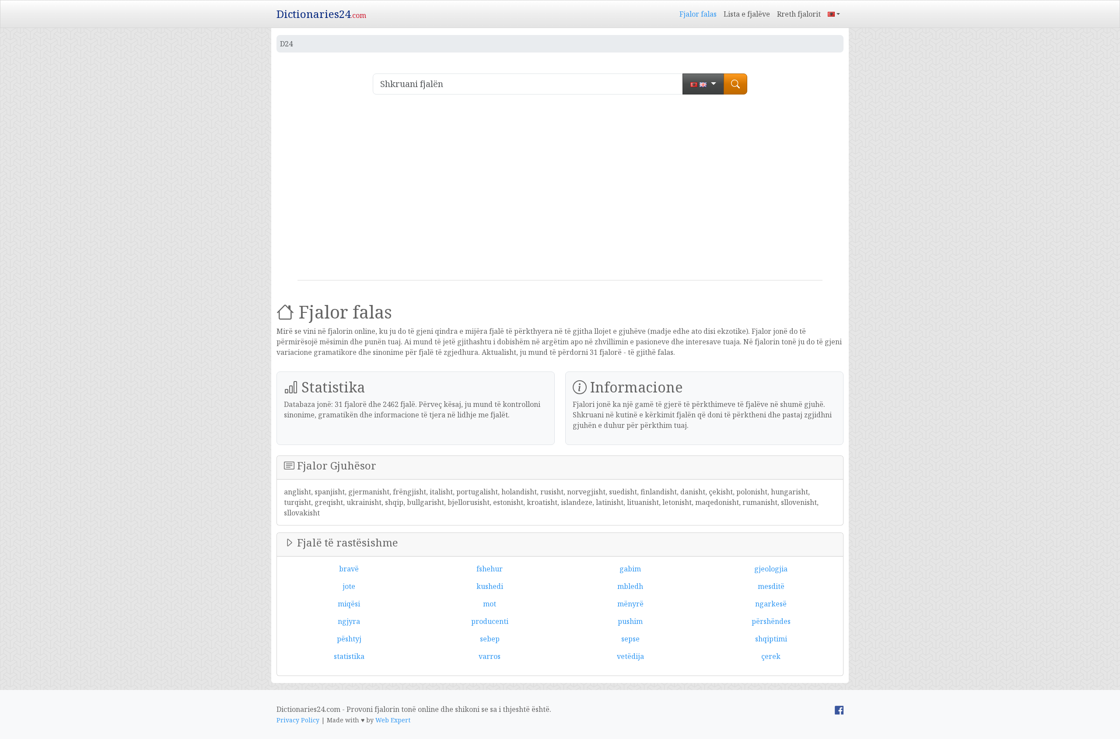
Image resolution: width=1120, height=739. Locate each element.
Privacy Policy (297, 720)
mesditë (771, 586)
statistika (349, 656)
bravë (349, 569)
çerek (770, 656)
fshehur (489, 569)
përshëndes (771, 621)
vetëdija (630, 656)
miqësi (349, 604)
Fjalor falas (698, 14)
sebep (490, 639)
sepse (630, 639)
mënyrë (630, 604)
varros (489, 656)
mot (489, 604)
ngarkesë (771, 604)
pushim (630, 621)
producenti (489, 621)
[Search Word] (735, 84)
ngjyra (349, 621)
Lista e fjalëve (747, 14)
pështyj (349, 639)
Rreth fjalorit (799, 14)
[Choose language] (703, 84)
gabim (630, 569)
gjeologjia (771, 569)
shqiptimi (771, 639)
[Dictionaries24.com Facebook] (839, 709)
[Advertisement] (560, 191)
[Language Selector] (834, 14)
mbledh (630, 586)
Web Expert (392, 720)
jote (349, 586)
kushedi (489, 586)
